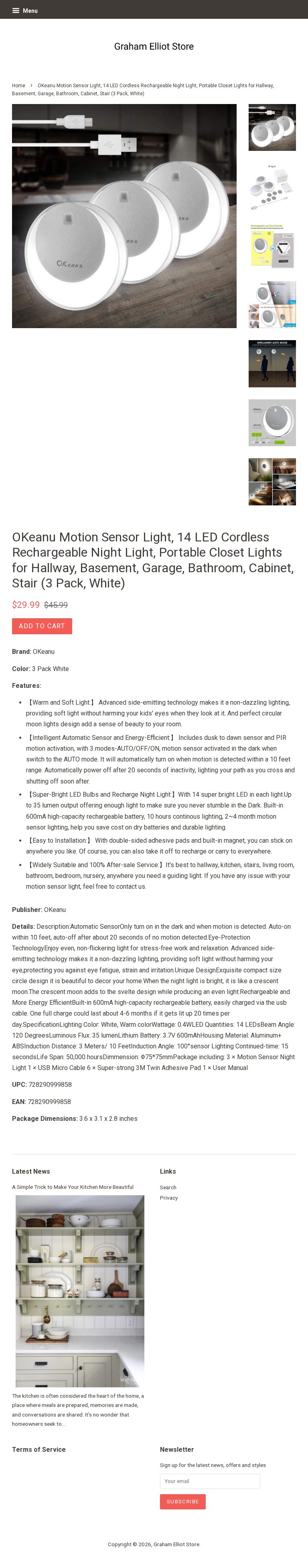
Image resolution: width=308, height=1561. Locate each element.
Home (18, 85)
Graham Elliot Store (176, 1544)
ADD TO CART (42, 626)
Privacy (169, 1197)
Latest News (31, 1171)
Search (168, 1187)
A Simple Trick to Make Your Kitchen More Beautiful (73, 1187)
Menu (30, 11)
